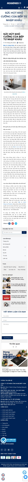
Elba (5, 269)
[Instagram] (12, 450)
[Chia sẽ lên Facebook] (9, 223)
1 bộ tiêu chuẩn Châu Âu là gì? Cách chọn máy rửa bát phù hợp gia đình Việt (18, 303)
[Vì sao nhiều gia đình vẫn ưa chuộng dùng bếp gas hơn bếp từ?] (6, 286)
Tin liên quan (14, 344)
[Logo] (14, 3)
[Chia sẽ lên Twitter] (16, 223)
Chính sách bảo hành (8, 416)
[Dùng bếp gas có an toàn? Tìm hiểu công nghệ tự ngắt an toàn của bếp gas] (6, 279)
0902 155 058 (11, 390)
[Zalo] (24, 472)
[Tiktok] (5, 449)
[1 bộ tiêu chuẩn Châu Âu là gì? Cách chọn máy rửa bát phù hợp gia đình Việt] (6, 304)
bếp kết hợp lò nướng (10, 267)
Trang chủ (6, 241)
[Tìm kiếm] (24, 232)
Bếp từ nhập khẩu (8, 45)
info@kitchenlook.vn (10, 392)
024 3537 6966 (20, 390)
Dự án (4, 252)
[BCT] (8, 440)
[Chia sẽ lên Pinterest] (13, 223)
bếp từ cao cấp (17, 146)
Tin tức (5, 255)
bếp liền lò (21, 267)
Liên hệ (5, 258)
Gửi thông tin (7, 337)
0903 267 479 (11, 404)
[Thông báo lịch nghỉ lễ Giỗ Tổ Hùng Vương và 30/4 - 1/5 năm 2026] (6, 297)
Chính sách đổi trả (7, 410)
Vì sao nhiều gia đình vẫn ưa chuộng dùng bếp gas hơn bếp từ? (18, 284)
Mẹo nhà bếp (21, 269)
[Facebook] (2, 450)
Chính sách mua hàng (8, 414)
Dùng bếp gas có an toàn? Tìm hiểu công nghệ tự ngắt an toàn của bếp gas (18, 278)
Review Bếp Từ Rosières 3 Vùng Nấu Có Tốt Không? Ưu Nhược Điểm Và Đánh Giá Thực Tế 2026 (19, 291)
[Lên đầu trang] (25, 468)
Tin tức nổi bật (8, 275)
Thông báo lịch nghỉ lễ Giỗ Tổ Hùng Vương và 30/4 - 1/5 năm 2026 (19, 296)
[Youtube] (8, 450)
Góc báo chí (12, 269)
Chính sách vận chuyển (8, 412)
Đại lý (4, 250)
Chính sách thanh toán (8, 418)
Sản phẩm (6, 247)
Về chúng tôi (6, 244)
